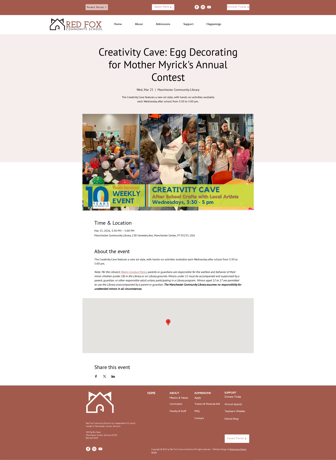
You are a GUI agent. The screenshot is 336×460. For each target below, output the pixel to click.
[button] (138, 24)
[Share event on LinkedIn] (113, 376)
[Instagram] (203, 7)
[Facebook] (197, 7)
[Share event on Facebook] (96, 376)
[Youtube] (209, 7)
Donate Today (233, 397)
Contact (199, 418)
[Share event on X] (104, 376)
